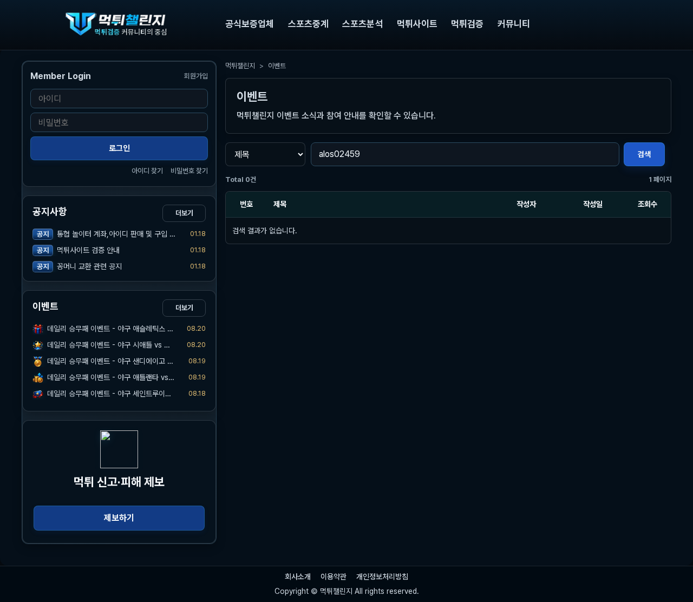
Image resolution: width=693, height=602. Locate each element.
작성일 (593, 204)
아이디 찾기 (147, 171)
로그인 (119, 148)
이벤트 (277, 66)
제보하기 (119, 518)
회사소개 (298, 576)
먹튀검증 (467, 23)
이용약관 (333, 576)
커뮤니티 (514, 23)
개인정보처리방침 (382, 576)
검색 (644, 154)
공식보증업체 (249, 23)
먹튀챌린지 (240, 66)
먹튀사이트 (417, 23)
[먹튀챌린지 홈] (119, 24)
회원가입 (196, 76)
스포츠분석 (362, 23)
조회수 (647, 204)
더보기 (184, 213)
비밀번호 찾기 (189, 171)
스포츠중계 (308, 23)
